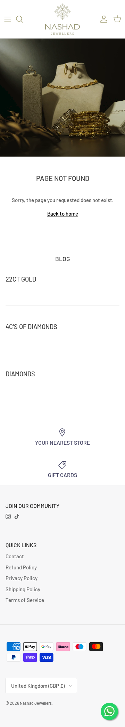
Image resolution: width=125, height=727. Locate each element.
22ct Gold (21, 279)
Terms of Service (25, 600)
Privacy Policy (22, 578)
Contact (15, 556)
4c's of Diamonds (31, 327)
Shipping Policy (23, 589)
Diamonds (20, 374)
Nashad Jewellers (36, 703)
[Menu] (7, 19)
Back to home (62, 213)
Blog (62, 258)
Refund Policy (21, 567)
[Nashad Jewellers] (62, 19)
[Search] (23, 19)
